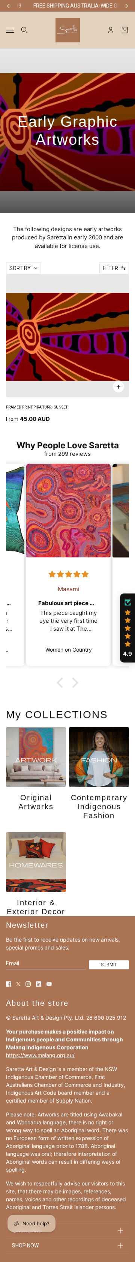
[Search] (24, 30)
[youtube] (49, 984)
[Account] (110, 30)
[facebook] (8, 984)
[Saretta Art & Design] (68, 30)
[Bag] (125, 30)
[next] (127, 6)
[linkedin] (38, 984)
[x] (18, 984)
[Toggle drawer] (10, 29)
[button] (62, 683)
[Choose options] (118, 387)
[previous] (8, 6)
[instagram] (28, 984)
